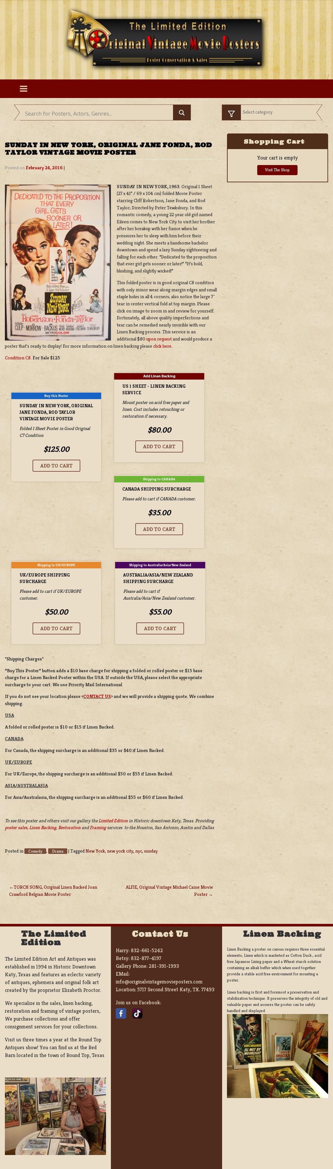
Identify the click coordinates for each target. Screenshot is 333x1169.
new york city (120, 851)
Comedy (35, 851)
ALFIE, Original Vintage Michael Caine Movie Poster (169, 890)
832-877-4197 (146, 958)
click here (162, 346)
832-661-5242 (147, 950)
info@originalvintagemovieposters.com (159, 981)
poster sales (16, 827)
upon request (159, 339)
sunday (151, 851)
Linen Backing (42, 827)
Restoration (69, 827)
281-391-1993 (164, 966)
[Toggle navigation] (23, 89)
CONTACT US (97, 696)
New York (95, 851)
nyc (138, 851)
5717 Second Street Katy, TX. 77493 (175, 989)
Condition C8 (18, 358)
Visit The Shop (277, 170)
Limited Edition (113, 821)
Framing (98, 827)
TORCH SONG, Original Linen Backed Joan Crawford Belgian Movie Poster (53, 890)
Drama (57, 851)
